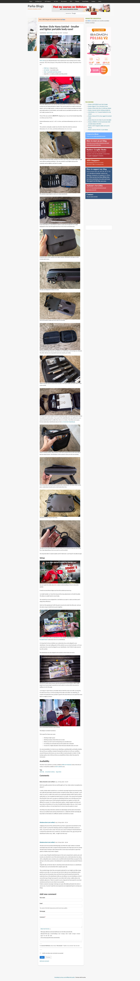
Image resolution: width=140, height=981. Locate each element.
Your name (42, 897)
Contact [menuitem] (93, 1)
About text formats (45, 929)
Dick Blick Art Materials (94, 173)
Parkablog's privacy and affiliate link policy (64, 977)
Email (41, 903)
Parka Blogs (36, 6)
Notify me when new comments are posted (52, 953)
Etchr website (58, 766)
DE (103, 171)
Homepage (42, 911)
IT (107, 171)
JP (87, 173)
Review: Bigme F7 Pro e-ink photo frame (98, 106)
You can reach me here (92, 196)
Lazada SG (102, 175)
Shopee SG (94, 175)
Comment (42, 917)
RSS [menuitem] (71, 1)
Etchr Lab (42, 60)
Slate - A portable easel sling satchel (52, 72)
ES (109, 171)
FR (105, 171)
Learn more (103, 181)
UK (101, 171)
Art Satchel (46, 70)
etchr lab (42, 772)
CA (98, 171)
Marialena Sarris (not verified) (47, 822)
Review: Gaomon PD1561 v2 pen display (98, 129)
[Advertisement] (97, 87)
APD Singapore (90, 162)
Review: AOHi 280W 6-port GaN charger (98, 104)
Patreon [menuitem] (77, 1)
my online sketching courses (98, 136)
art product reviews (50, 772)
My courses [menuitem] (64, 1)
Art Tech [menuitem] (56, 1)
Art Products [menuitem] (48, 1)
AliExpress (89, 175)
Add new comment (44, 961)
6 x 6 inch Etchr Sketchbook (68, 422)
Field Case (46, 68)
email (89, 155)
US (96, 171)
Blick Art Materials (66, 764)
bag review (58, 772)
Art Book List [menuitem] (38, 1)
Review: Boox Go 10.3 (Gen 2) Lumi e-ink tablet (99, 120)
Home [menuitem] (30, 1)
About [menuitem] (99, 1)
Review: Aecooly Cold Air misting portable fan (99, 110)
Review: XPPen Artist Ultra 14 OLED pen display (99, 108)
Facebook (94, 155)
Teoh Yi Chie (49, 33)
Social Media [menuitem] (85, 1)
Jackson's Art (104, 173)
